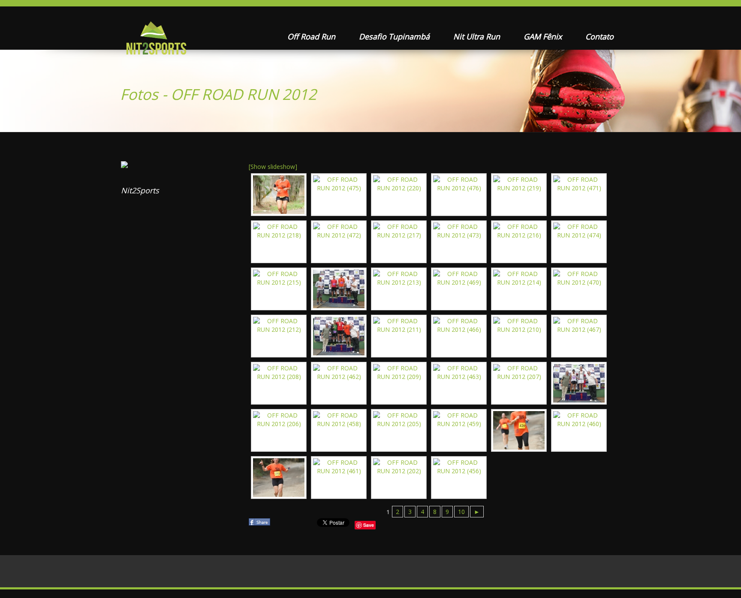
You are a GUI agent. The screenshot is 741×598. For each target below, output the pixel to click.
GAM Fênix (544, 36)
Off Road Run (312, 36)
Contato (599, 36)
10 (461, 512)
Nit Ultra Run (477, 36)
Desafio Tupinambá (395, 36)
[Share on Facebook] (260, 524)
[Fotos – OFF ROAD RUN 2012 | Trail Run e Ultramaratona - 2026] (155, 40)
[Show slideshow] (273, 166)
